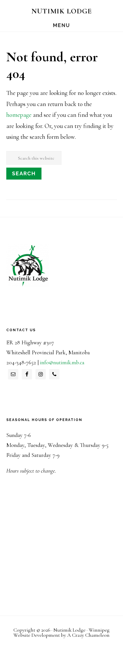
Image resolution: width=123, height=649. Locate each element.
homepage (18, 115)
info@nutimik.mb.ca (62, 362)
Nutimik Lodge (61, 11)
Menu (61, 25)
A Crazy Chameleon (88, 635)
